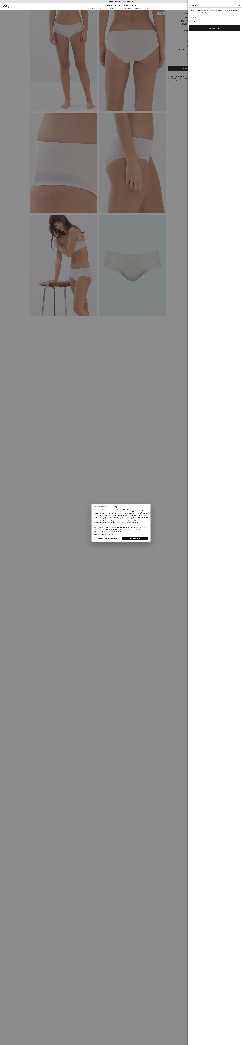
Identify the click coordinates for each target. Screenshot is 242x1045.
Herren (117, 5)
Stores (126, 5)
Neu (101, 8)
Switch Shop (215, 28)
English (194, 21)
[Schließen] (239, 5)
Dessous (118, 8)
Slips (111, 8)
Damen (109, 5)
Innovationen (93, 8)
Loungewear (149, 8)
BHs (106, 8)
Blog (134, 5)
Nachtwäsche (139, 8)
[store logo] (5, 6)
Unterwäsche (128, 8)
